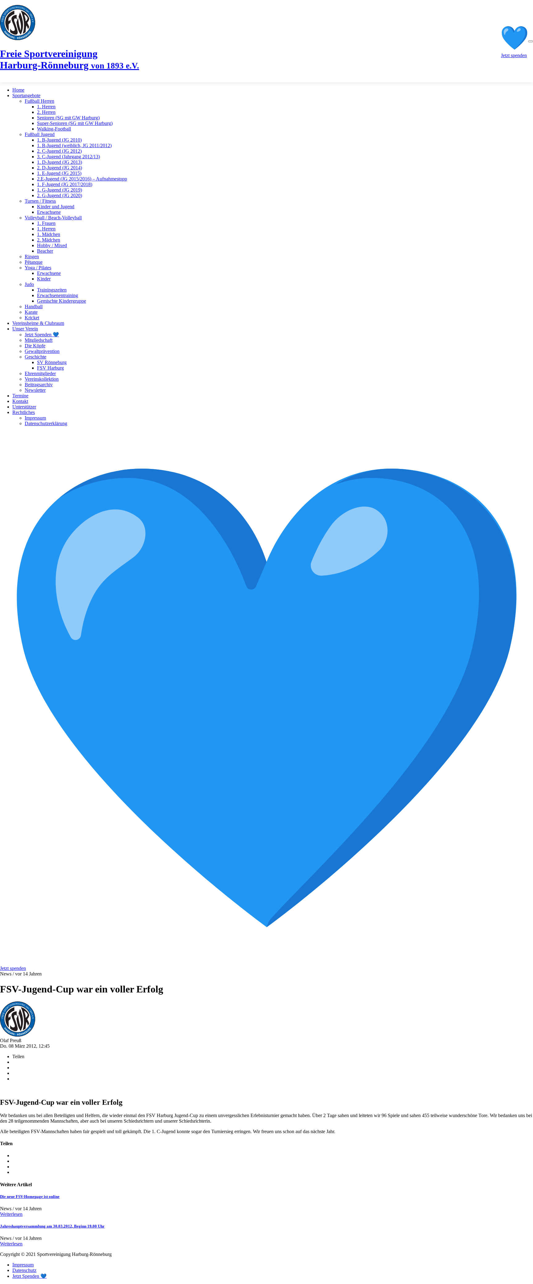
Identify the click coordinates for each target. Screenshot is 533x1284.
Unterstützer (24, 406)
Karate (31, 312)
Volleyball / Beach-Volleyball (53, 217)
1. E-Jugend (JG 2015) (59, 173)
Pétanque (34, 262)
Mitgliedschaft (38, 340)
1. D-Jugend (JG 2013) (59, 162)
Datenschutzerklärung (46, 423)
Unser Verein (25, 328)
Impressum (35, 417)
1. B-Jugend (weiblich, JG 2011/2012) (74, 145)
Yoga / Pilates (38, 267)
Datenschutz (24, 1270)
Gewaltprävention (42, 351)
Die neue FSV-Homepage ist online (30, 1196)
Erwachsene (49, 212)
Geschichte (35, 356)
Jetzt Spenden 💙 (42, 334)
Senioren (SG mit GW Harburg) (68, 117)
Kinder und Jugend (55, 206)
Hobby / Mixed (52, 245)
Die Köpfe (35, 345)
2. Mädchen (48, 239)
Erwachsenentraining (57, 295)
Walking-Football (54, 128)
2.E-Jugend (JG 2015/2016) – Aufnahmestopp (82, 178)
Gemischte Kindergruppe (61, 301)
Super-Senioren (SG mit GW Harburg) (75, 123)
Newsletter (35, 390)
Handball (34, 306)
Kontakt (20, 401)
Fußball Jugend (40, 134)
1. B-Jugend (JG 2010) (59, 140)
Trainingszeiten (52, 289)
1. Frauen (46, 223)
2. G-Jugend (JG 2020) (59, 195)
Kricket (32, 317)
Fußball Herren (39, 101)
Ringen (32, 256)
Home (18, 90)
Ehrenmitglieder (40, 373)
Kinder (44, 278)
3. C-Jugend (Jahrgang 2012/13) (68, 156)
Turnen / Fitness (40, 201)
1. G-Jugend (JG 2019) (59, 190)
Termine (20, 395)
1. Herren (46, 106)
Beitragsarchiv (39, 384)
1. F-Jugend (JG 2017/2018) (64, 184)
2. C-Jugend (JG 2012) (59, 151)
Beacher (45, 251)
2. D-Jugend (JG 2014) (59, 167)
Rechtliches (23, 412)
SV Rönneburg (52, 362)
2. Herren (46, 112)
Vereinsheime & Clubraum (38, 323)
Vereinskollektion (42, 379)
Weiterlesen (11, 1214)
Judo (29, 284)
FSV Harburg (50, 368)
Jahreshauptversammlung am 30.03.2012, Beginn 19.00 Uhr (52, 1226)
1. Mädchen (48, 234)
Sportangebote (26, 95)
